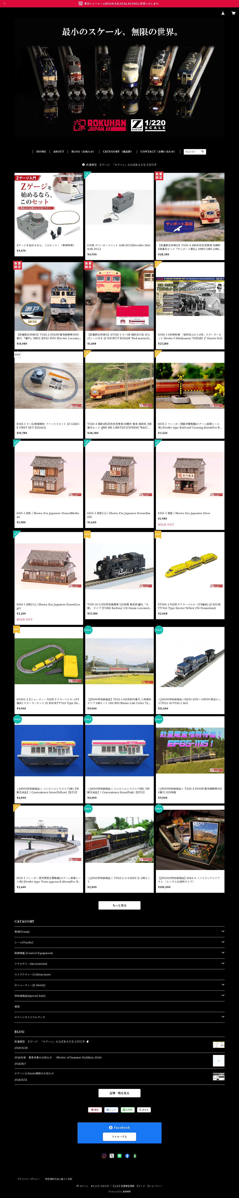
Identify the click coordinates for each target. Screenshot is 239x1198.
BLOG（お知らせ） (83, 151)
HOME (41, 151)
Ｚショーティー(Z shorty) (30, 985)
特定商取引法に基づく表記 (58, 1179)
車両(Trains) (22, 931)
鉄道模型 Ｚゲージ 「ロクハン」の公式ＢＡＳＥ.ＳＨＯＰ (121, 164)
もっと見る (119, 905)
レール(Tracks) (24, 942)
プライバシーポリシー (28, 1179)
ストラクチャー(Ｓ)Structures (33, 974)
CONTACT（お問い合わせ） (158, 151)
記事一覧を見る (119, 1093)
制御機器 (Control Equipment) (34, 953)
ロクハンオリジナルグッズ (30, 1017)
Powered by (115, 1191)
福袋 (17, 1006)
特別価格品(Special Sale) (30, 995)
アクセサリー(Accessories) (31, 963)
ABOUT (58, 151)
